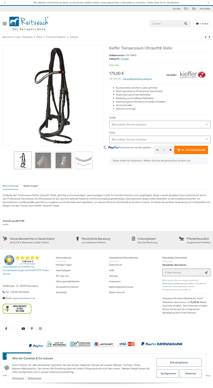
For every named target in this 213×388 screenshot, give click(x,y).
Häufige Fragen (64, 264)
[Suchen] (186, 24)
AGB (111, 270)
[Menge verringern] (157, 150)
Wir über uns (62, 275)
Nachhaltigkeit (63, 270)
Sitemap (113, 275)
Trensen (124, 58)
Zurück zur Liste (12, 36)
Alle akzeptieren (179, 362)
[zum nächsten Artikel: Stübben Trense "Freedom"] (206, 37)
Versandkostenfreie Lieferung (137, 78)
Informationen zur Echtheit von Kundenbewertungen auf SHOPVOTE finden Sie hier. (26, 270)
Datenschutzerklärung (172, 283)
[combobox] (159, 124)
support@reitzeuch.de (23, 298)
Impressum (18, 378)
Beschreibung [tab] (10, 185)
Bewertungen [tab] (30, 185)
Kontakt (177, 8)
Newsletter (61, 292)
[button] (5, 2)
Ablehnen (190, 373)
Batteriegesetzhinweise (121, 286)
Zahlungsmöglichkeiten (68, 281)
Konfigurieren (168, 373)
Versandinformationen (67, 286)
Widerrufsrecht (117, 292)
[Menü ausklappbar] (5, 24)
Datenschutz (34, 378)
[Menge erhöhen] (170, 150)
